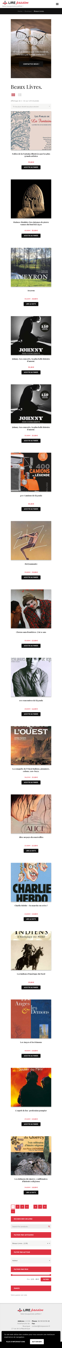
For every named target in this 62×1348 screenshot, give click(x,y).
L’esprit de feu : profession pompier (31, 1110)
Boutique (28, 11)
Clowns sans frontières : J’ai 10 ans (31, 632)
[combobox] (31, 1243)
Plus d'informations (15, 1342)
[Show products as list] (19, 95)
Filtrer (46, 1279)
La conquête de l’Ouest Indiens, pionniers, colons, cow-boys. (31, 770)
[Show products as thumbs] (13, 95)
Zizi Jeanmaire (31, 564)
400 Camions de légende (31, 495)
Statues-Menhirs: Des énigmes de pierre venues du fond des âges (31, 223)
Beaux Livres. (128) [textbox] (30, 1243)
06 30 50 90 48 (44, 1321)
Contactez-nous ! (31, 64)
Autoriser (37, 1342)
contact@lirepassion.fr (41, 1326)
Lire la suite (31, 304)
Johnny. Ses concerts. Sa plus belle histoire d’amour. (31, 360)
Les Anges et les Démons (31, 1042)
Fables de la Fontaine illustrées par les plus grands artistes (31, 155)
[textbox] (30, 1260)
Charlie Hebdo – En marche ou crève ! (31, 905)
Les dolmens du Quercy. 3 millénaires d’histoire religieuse (31, 1180)
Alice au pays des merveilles (31, 837)
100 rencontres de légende (31, 700)
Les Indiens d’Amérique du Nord (31, 974)
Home (20, 11)
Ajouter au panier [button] (31, 167)
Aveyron (31, 290)
